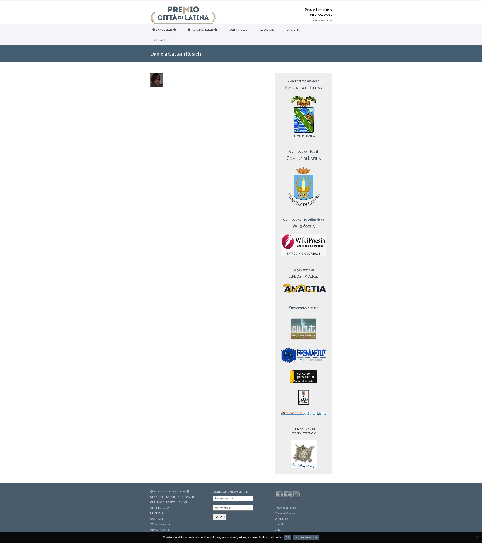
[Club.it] (303, 329)
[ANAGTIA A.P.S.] (303, 288)
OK (287, 537)
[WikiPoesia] (303, 245)
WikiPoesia (281, 518)
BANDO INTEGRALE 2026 (170, 491)
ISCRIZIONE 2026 (202, 29)
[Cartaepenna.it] (303, 405)
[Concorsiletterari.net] (303, 384)
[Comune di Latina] (303, 187)
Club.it (279, 529)
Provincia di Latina (285, 507)
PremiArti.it (281, 524)
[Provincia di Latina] (303, 115)
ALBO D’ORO (267, 29)
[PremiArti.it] (303, 364)
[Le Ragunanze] (303, 454)
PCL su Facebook (160, 524)
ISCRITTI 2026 (238, 29)
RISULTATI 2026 (160, 507)
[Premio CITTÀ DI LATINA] (183, 11)
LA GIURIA (293, 29)
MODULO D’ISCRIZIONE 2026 (172, 496)
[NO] (477, 537)
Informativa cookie (306, 537)
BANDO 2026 (164, 29)
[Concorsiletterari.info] (303, 415)
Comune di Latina (285, 513)
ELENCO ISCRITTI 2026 (168, 502)
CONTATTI (159, 40)
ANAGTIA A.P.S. (160, 529)
